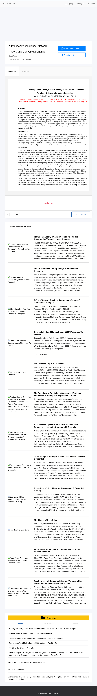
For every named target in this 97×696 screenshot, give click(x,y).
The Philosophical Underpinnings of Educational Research (56, 269)
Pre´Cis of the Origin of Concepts (49, 364)
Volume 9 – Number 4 (16, 669)
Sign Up (70, 3)
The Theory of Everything (45, 520)
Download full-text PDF (72, 48)
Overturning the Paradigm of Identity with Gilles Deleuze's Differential (59, 457)
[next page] (20, 214)
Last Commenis (49, 624)
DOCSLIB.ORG (9, 3)
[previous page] (7, 214)
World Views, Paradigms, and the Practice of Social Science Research (57, 550)
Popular (75, 624)
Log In (81, 3)
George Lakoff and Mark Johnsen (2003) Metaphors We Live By (58, 333)
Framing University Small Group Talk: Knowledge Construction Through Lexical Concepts (56, 238)
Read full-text (68, 55)
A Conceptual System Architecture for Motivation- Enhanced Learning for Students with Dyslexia (56, 426)
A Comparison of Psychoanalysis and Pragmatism (26, 662)
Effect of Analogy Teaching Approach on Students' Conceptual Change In (57, 301)
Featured (21, 624)
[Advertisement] (48, 24)
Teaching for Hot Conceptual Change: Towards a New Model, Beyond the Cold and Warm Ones (58, 582)
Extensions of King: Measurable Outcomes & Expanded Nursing (59, 489)
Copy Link (82, 214)
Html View (12, 71)
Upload (92, 3)
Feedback (56, 693)
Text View (25, 71)
